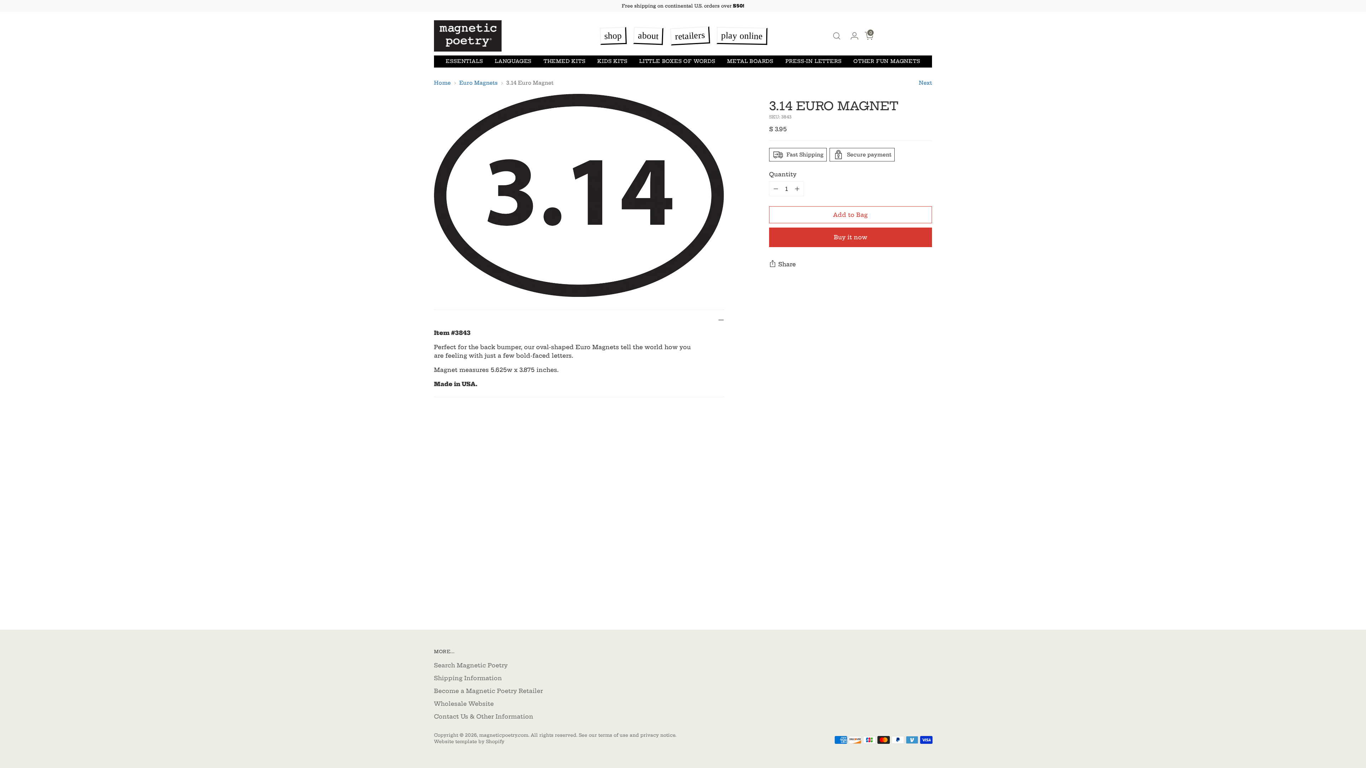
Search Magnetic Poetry (471, 665)
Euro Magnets (478, 83)
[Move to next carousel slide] (926, 459)
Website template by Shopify (469, 741)
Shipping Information (468, 678)
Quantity (782, 174)
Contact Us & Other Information (483, 716)
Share (787, 264)
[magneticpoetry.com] (468, 36)
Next (925, 83)
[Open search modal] (837, 36)
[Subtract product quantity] (775, 189)
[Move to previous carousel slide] (910, 460)
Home (442, 83)
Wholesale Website (464, 703)
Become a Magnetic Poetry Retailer (488, 690)
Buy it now (850, 237)
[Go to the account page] (852, 36)
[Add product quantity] (797, 189)
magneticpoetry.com (503, 735)
